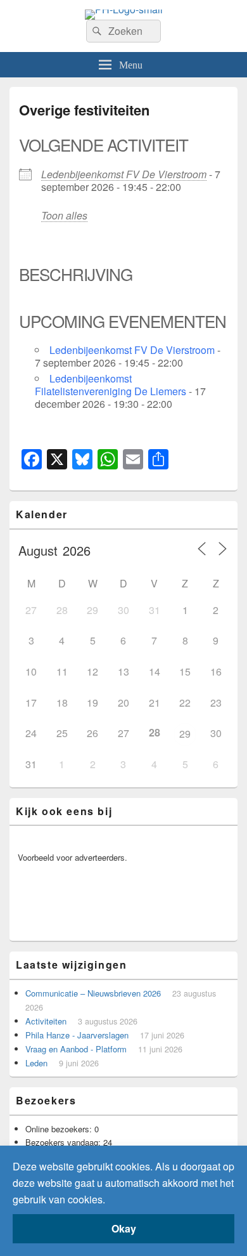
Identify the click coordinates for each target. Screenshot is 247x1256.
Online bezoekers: (59, 1129)
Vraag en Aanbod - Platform (76, 1049)
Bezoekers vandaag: (64, 1142)
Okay (123, 1228)
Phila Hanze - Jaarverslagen (77, 1035)
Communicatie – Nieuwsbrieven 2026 (93, 993)
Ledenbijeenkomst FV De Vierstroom (123, 174)
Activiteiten (45, 1021)
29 (185, 733)
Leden (36, 1063)
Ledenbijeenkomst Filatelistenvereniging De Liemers (110, 384)
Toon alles (64, 215)
